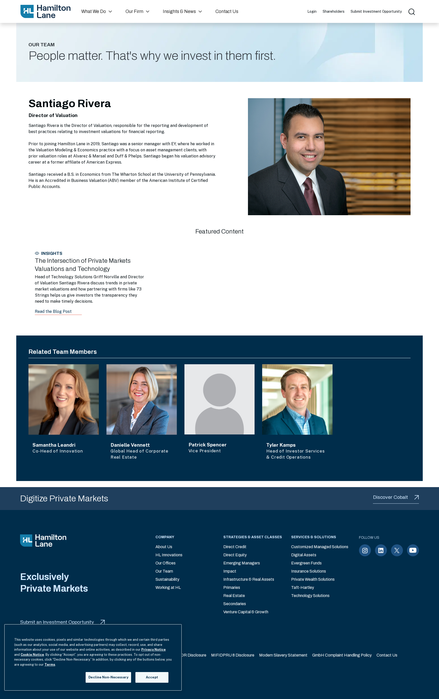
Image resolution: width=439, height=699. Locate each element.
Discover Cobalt (390, 497)
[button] (97, 11)
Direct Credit (234, 547)
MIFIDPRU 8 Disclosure (232, 655)
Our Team (164, 571)
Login (312, 11)
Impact (229, 571)
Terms (49, 664)
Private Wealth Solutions (313, 579)
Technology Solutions (310, 595)
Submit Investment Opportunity (376, 11)
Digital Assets (303, 555)
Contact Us (387, 655)
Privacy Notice (153, 649)
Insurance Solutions (308, 571)
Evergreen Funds (306, 563)
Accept (152, 677)
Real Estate (234, 595)
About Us (163, 547)
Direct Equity (235, 555)
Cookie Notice (32, 655)
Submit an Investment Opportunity (57, 622)
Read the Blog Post (53, 311)
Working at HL (168, 587)
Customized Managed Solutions (319, 547)
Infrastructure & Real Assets (248, 579)
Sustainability (167, 579)
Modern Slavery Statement (283, 655)
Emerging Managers (241, 563)
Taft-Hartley (302, 587)
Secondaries (234, 604)
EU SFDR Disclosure (187, 655)
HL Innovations (168, 555)
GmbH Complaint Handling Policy (342, 655)
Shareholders (333, 11)
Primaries (231, 587)
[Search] (411, 11)
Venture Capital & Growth (245, 612)
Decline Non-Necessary (108, 677)
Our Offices (165, 563)
